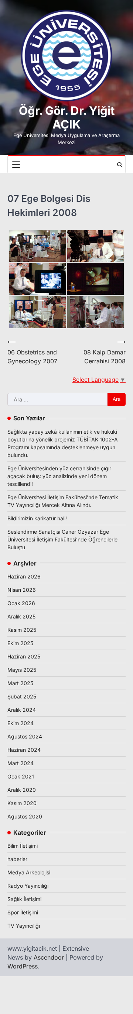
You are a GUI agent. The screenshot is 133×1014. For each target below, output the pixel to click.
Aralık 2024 (21, 710)
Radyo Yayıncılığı (27, 886)
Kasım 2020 (22, 803)
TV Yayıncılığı (23, 926)
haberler (17, 859)
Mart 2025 (20, 683)
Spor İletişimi (22, 912)
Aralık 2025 (21, 616)
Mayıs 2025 (21, 670)
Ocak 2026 (21, 603)
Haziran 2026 (24, 576)
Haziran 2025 (23, 656)
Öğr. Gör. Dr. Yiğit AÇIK (67, 117)
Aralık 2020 (21, 790)
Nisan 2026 (21, 590)
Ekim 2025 (20, 643)
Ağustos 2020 (24, 816)
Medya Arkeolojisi (28, 872)
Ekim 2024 (20, 723)
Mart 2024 (20, 763)
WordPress (22, 966)
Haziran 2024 (24, 750)
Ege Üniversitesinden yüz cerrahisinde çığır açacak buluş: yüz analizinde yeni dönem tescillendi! (59, 476)
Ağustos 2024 (24, 736)
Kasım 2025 (21, 630)
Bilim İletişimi (22, 846)
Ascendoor (49, 957)
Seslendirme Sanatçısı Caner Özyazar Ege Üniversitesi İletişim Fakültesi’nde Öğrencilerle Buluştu (62, 539)
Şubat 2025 (21, 696)
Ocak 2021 (20, 776)
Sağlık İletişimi (24, 899)
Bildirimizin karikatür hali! (37, 518)
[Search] (119, 164)
